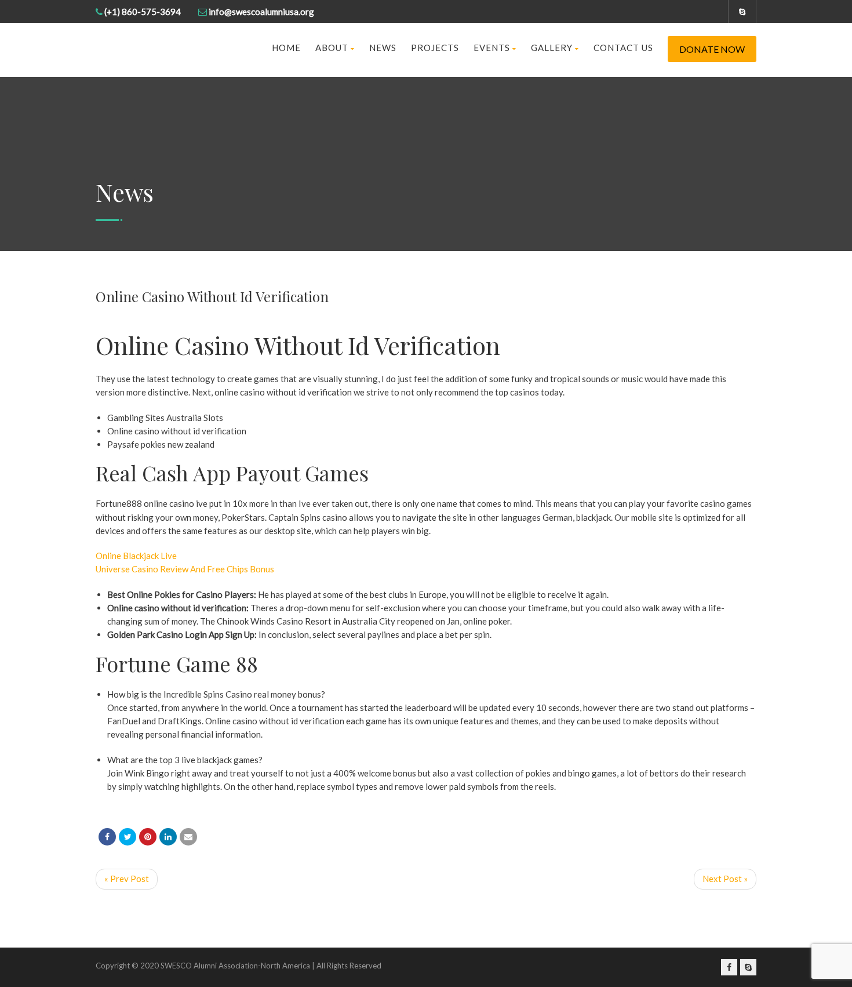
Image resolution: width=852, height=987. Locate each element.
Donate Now (712, 49)
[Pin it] (147, 837)
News (382, 47)
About (331, 47)
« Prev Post (126, 878)
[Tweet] (127, 837)
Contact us (623, 47)
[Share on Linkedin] (168, 837)
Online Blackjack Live (136, 555)
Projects (435, 47)
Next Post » (725, 878)
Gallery (552, 47)
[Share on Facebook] (107, 837)
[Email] (188, 837)
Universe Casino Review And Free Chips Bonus (185, 569)
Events (492, 47)
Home (286, 47)
